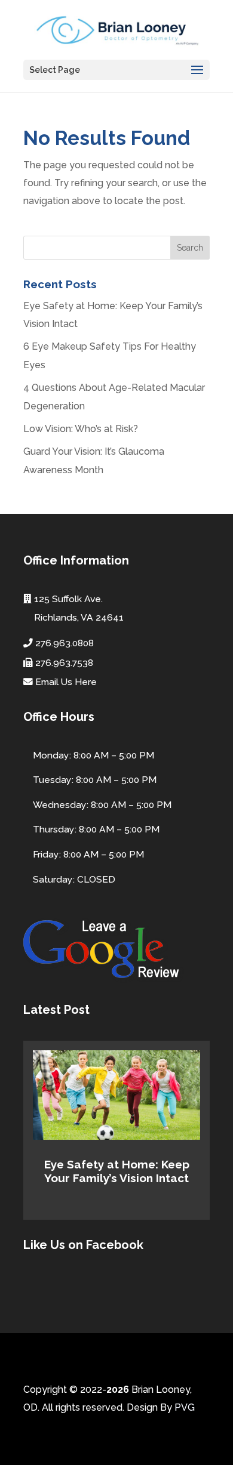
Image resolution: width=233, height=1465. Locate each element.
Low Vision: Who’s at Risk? (80, 428)
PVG (184, 1407)
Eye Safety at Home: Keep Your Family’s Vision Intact (116, 1171)
